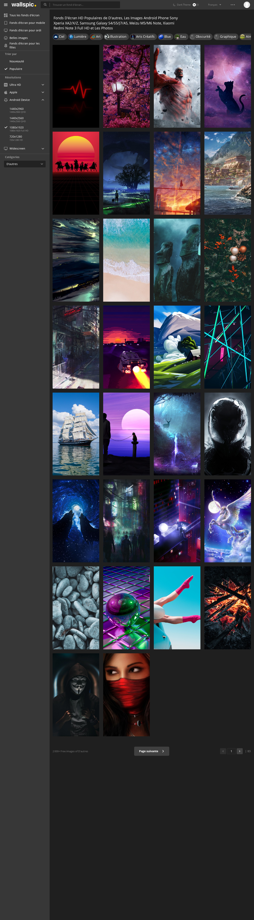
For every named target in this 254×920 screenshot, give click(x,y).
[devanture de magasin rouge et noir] (76, 347)
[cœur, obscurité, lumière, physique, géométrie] (76, 86)
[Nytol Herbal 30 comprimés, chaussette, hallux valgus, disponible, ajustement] (177, 607)
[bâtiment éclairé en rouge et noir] (177, 520)
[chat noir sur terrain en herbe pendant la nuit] (227, 86)
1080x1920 (17, 127)
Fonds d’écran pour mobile (27, 23)
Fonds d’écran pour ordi (25, 30)
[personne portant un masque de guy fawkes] (76, 694)
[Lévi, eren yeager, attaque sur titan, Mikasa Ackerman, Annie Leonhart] (177, 86)
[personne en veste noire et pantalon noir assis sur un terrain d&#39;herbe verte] (177, 347)
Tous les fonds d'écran (24, 15)
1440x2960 (17, 108)
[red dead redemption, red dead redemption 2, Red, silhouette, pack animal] (76, 173)
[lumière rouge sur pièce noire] (227, 347)
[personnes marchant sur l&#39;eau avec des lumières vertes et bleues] (177, 434)
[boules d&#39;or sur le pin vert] (227, 260)
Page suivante (149, 751)
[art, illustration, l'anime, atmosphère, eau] (177, 173)
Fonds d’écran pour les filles (25, 45)
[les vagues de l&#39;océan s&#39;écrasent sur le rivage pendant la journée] (126, 260)
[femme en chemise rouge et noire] (126, 694)
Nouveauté (17, 61)
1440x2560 (17, 118)
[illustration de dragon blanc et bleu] (227, 520)
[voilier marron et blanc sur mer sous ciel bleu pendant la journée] (76, 434)
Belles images (19, 38)
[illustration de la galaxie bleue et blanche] (76, 520)
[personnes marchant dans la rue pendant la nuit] (126, 520)
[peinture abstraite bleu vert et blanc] (76, 260)
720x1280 (16, 136)
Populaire (16, 69)
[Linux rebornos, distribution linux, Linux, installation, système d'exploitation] (177, 260)
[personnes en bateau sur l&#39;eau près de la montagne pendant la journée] (227, 173)
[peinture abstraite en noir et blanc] (227, 434)
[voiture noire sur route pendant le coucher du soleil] (126, 347)
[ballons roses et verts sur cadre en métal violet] (126, 607)
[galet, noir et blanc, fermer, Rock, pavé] (76, 607)
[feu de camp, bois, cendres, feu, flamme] (227, 607)
